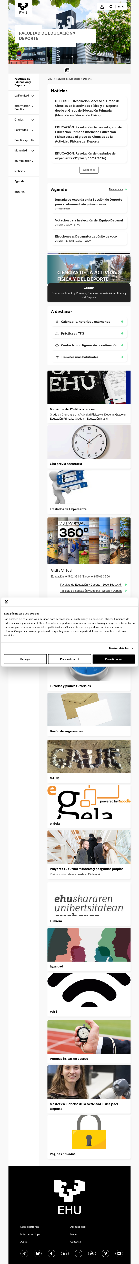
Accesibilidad (78, 1226)
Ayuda (23, 1241)
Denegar (25, 658)
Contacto (75, 1241)
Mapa (73, 1234)
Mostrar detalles (119, 648)
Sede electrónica (29, 1226)
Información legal (30, 1234)
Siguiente (89, 169)
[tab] (66, 56)
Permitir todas (113, 658)
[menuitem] (121, 6)
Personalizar (67, 658)
